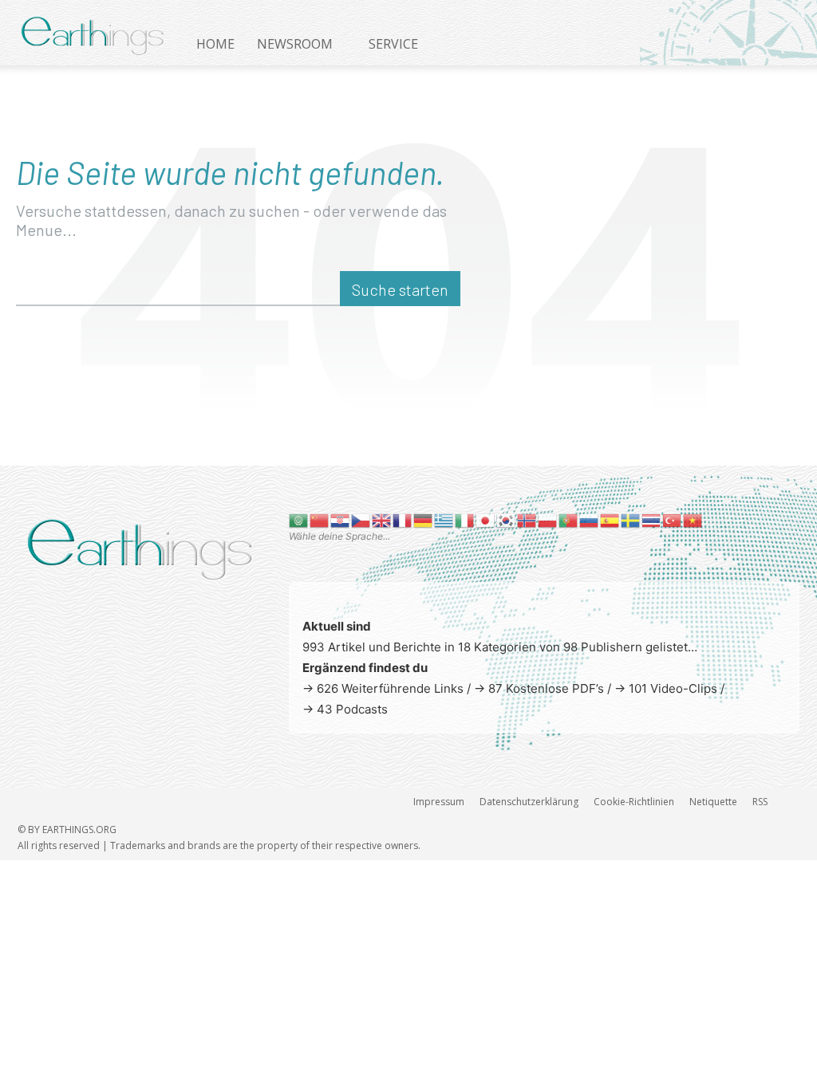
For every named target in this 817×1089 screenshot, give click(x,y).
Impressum (438, 801)
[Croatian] (340, 519)
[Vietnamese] (693, 519)
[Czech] (361, 519)
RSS (760, 801)
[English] (382, 519)
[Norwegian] (527, 519)
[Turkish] (672, 519)
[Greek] (444, 519)
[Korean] (506, 519)
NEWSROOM (295, 44)
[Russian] (589, 519)
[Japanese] (486, 519)
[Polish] (548, 519)
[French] (403, 519)
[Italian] (465, 519)
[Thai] (651, 519)
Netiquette (713, 801)
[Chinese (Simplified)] (320, 519)
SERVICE (393, 44)
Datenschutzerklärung (529, 801)
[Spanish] (610, 519)
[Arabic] (299, 519)
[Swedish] (631, 519)
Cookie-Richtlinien (634, 801)
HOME (215, 44)
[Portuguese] (568, 519)
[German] (423, 519)
